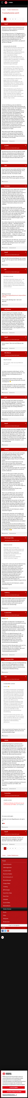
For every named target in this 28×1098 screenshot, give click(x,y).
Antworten (5, 141)
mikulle (6, 740)
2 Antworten (12, 247)
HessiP (6, 24)
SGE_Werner (7, 309)
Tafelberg (6, 592)
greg (5, 397)
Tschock (6, 449)
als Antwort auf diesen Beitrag (11, 148)
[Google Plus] (8, 931)
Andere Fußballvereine (12, 9)
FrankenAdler (8, 612)
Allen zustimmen (13, 1087)
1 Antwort (11, 141)
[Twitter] (5, 931)
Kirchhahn (7, 186)
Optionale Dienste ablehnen (14, 1091)
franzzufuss (7, 793)
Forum (11, 2)
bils (5, 269)
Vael (5, 165)
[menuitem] (14, 864)
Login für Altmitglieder (14, 925)
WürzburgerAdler (9, 538)
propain (6, 145)
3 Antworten (12, 533)
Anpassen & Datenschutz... (8, 1094)
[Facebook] (3, 931)
